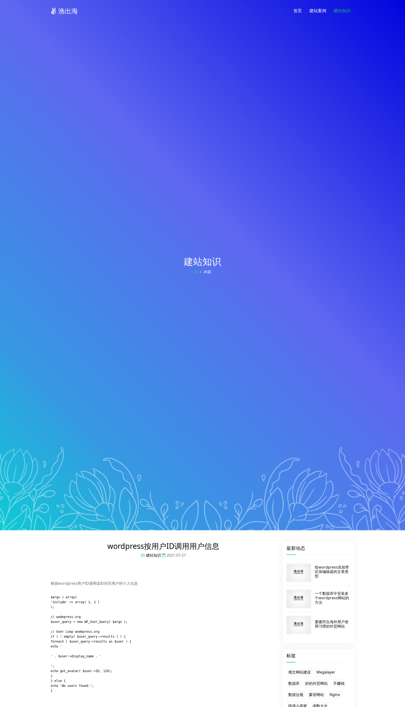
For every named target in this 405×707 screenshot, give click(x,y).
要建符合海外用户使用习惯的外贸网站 (332, 624)
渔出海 (67, 10)
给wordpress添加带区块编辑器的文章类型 (332, 572)
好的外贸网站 (316, 683)
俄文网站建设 (299, 672)
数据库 (294, 683)
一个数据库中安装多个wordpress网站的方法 (332, 598)
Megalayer (325, 672)
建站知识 (342, 10)
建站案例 (317, 10)
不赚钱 (339, 683)
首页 (297, 10)
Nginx (335, 694)
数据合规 (295, 694)
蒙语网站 (316, 694)
